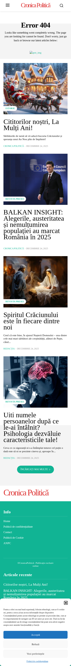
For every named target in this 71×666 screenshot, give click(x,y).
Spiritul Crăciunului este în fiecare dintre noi (31, 321)
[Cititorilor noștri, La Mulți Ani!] (35, 88)
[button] (66, 603)
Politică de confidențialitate (37, 661)
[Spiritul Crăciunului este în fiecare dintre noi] (35, 281)
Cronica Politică (13, 146)
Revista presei (15, 199)
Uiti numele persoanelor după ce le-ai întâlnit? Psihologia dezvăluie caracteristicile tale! (32, 427)
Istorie (10, 108)
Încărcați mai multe (34, 469)
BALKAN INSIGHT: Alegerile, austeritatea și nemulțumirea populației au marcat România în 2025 (33, 224)
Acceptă (35, 634)
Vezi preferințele (35, 653)
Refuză (35, 644)
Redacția (9, 348)
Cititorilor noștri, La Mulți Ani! (31, 125)
